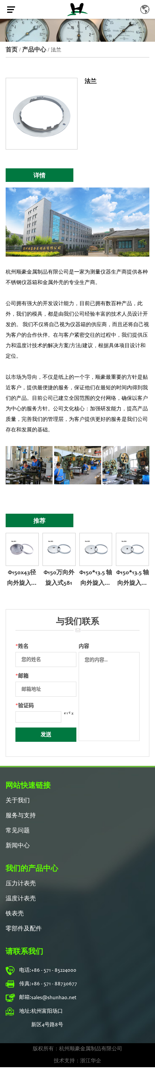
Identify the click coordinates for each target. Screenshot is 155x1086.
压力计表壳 (21, 884)
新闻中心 (18, 846)
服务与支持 (21, 816)
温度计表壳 (21, 899)
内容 (84, 646)
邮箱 (22, 676)
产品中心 (34, 49)
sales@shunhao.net (53, 998)
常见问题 (18, 831)
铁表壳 (15, 914)
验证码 (24, 705)
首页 (12, 49)
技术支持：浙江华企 (77, 1061)
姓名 (22, 646)
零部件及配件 (24, 929)
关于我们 (18, 801)
